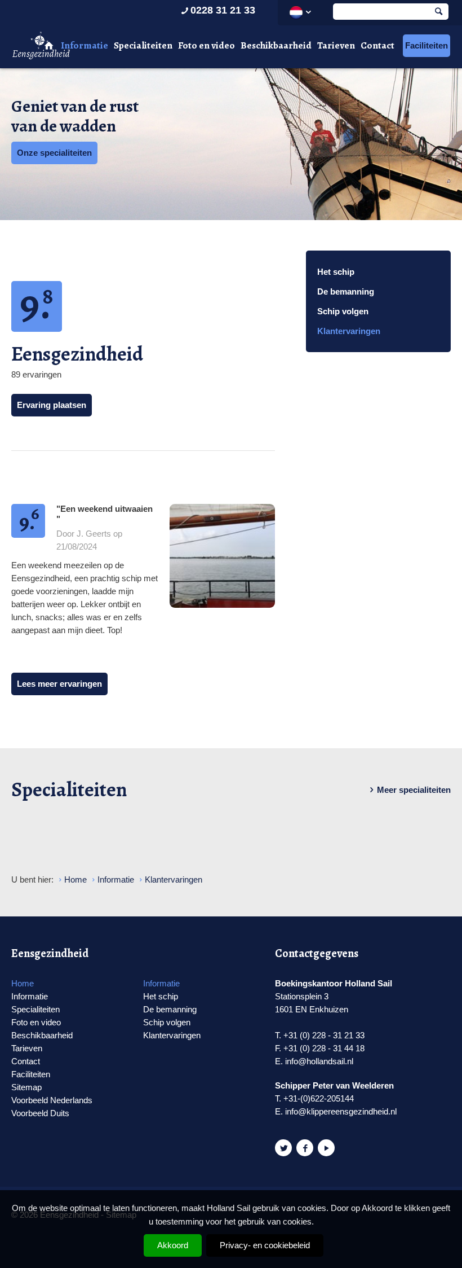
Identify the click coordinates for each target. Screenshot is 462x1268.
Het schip (335, 272)
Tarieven (336, 45)
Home (22, 983)
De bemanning (345, 291)
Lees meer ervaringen (59, 683)
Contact (377, 45)
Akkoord (172, 1245)
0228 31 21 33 (222, 10)
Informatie (84, 45)
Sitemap (26, 1087)
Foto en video (206, 45)
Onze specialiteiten (54, 152)
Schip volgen (342, 311)
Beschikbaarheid (276, 45)
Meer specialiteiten (414, 790)
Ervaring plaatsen (51, 405)
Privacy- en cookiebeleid (265, 1245)
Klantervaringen (348, 331)
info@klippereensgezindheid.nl (341, 1111)
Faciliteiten (426, 45)
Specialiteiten (143, 45)
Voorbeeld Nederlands (51, 1100)
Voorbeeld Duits (40, 1113)
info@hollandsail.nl (319, 1061)
